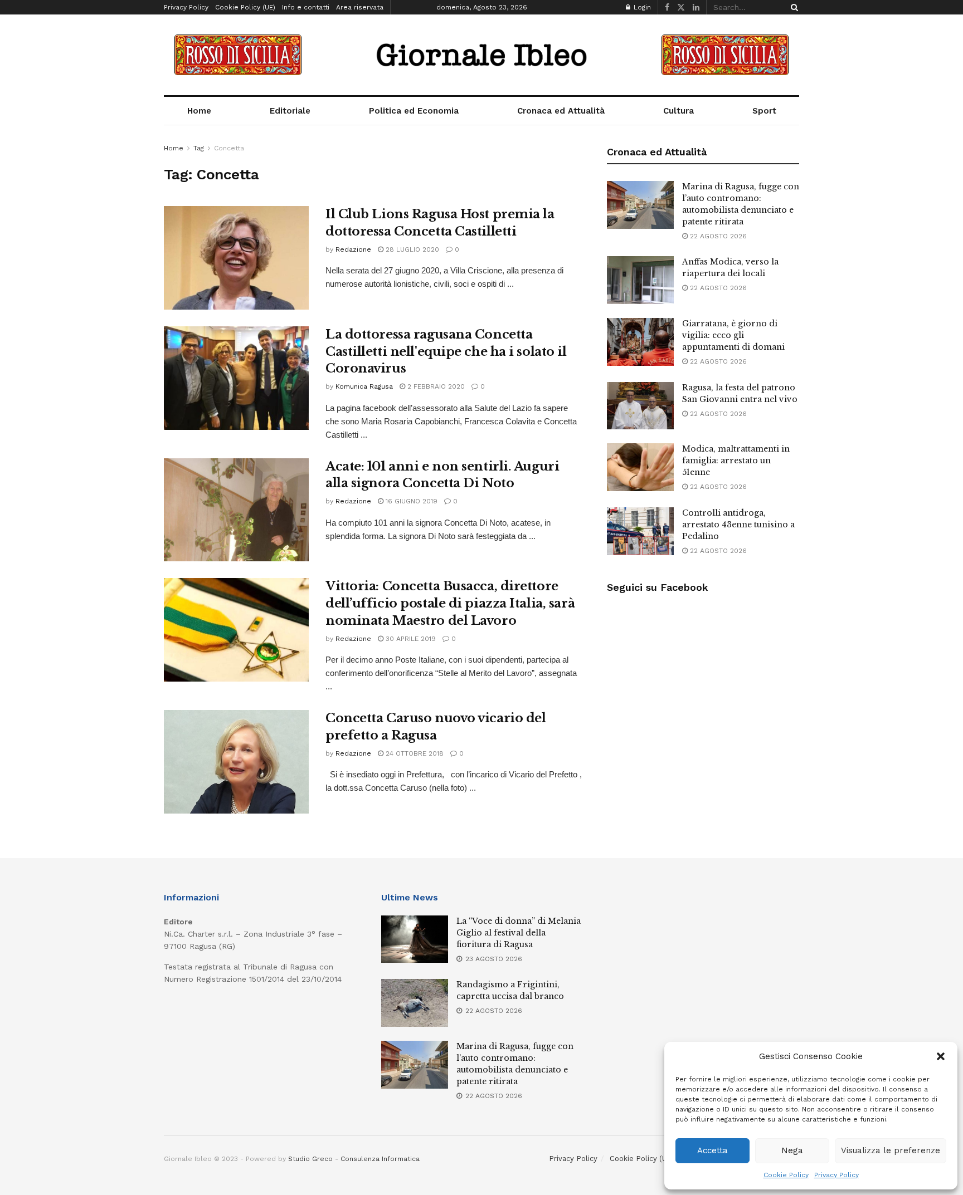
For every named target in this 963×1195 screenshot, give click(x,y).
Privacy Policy (836, 1175)
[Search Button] (792, 7)
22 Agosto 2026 (717, 236)
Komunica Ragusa (364, 386)
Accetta (712, 1150)
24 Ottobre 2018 (413, 753)
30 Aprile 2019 (409, 639)
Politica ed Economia (414, 111)
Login (641, 7)
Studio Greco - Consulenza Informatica (354, 1159)
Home (199, 111)
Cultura (678, 111)
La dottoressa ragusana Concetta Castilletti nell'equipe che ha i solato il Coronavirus (446, 351)
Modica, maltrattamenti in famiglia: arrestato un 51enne (736, 460)
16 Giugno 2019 (410, 501)
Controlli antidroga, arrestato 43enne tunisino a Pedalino (738, 524)
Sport (764, 111)
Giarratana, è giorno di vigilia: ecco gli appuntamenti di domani (733, 335)
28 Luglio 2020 (411, 249)
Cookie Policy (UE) (245, 7)
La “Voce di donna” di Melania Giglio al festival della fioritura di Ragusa (518, 932)
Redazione (353, 249)
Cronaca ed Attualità (561, 111)
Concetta (229, 148)
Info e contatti (305, 7)
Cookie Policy (786, 1175)
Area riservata (359, 7)
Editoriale (290, 111)
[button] (940, 1056)
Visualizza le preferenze (890, 1150)
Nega (792, 1150)
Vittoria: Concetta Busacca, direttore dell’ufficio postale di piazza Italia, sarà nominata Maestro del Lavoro (450, 603)
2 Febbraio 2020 (435, 386)
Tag (198, 148)
